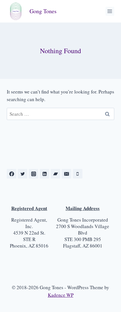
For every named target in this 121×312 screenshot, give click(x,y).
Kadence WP (60, 295)
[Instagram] (33, 174)
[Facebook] (11, 174)
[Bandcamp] (55, 174)
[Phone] (77, 174)
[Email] (66, 174)
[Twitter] (22, 174)
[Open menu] (110, 11)
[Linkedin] (44, 174)
